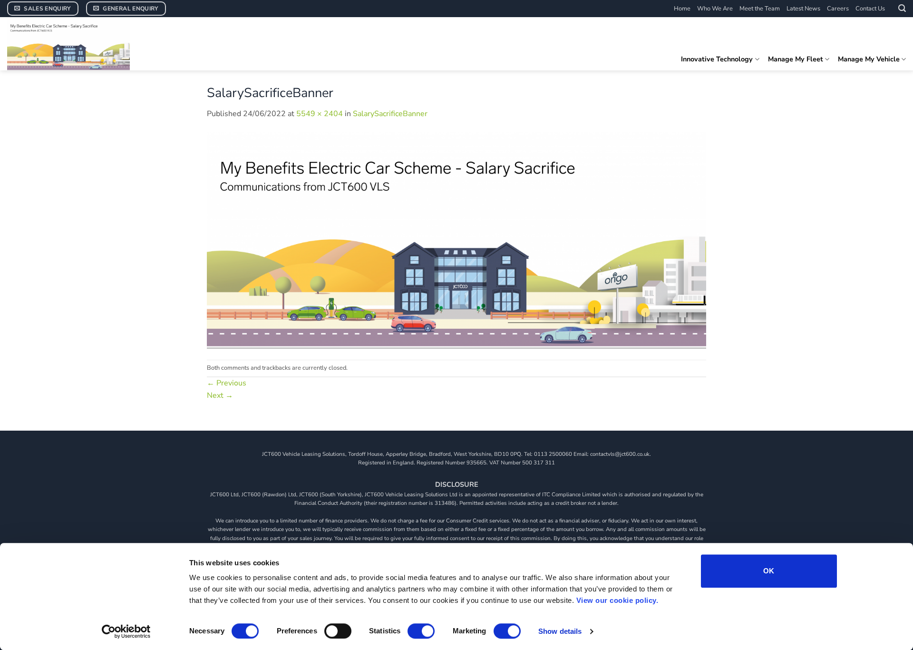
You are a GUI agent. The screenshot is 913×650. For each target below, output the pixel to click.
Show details (560, 631)
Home (682, 8)
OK (769, 571)
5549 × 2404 (319, 113)
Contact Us (870, 8)
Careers (838, 8)
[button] (902, 8)
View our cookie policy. (617, 600)
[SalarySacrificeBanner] (456, 239)
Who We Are (715, 8)
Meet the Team (759, 8)
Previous (226, 383)
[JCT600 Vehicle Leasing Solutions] (78, 43)
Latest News (803, 8)
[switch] (337, 631)
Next (220, 395)
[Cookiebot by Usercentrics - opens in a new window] (126, 631)
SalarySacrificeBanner (390, 113)
